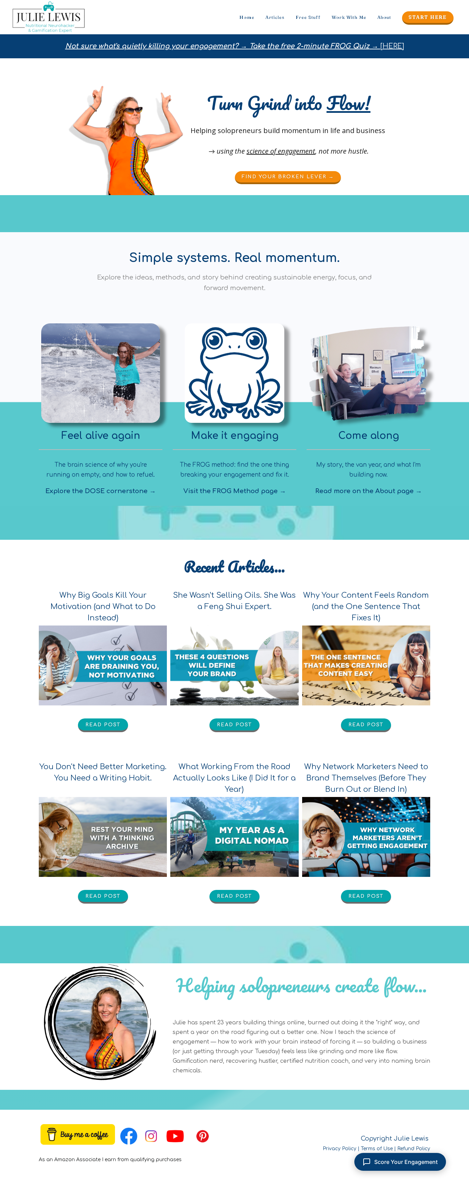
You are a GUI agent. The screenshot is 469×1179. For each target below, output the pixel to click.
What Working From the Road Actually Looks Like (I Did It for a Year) (234, 778)
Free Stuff (308, 17)
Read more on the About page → (368, 491)
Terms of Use (377, 1148)
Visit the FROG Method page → (234, 491)
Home (246, 17)
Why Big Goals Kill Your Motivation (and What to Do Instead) (103, 606)
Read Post (103, 724)
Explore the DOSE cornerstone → (100, 491)
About (384, 17)
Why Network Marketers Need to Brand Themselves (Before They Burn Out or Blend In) (366, 778)
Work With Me (349, 17)
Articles (275, 17)
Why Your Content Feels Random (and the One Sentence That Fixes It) (366, 606)
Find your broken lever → (288, 176)
